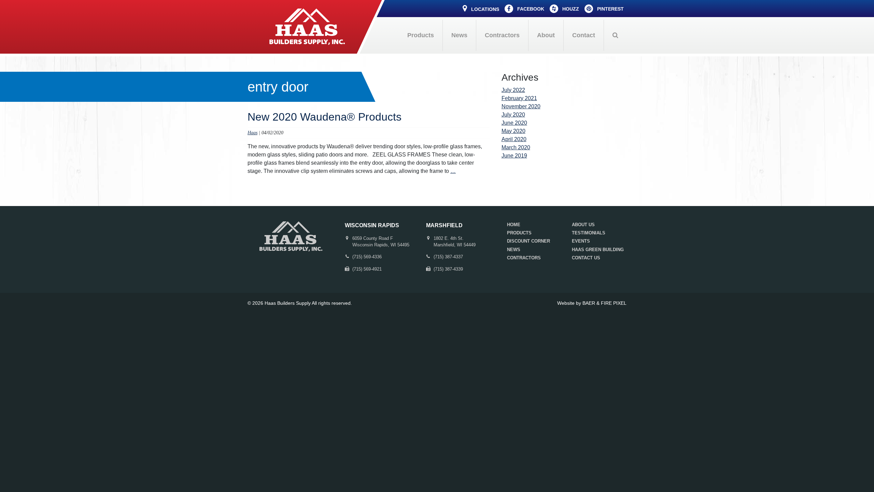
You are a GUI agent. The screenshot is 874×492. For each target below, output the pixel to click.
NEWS (513, 249)
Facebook (530, 9)
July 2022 (513, 90)
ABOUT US (583, 224)
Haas (252, 132)
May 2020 (513, 131)
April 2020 (514, 139)
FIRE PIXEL (613, 303)
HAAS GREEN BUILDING (598, 249)
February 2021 (519, 98)
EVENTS (581, 241)
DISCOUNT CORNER (528, 241)
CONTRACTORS (524, 257)
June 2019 (514, 156)
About (546, 35)
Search (615, 35)
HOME (513, 224)
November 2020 (521, 106)
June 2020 (514, 123)
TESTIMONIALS (588, 232)
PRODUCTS (519, 232)
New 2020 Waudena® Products (324, 117)
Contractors (502, 35)
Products (420, 35)
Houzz (570, 9)
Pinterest (610, 9)
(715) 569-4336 (367, 256)
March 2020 (516, 147)
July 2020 (513, 115)
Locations (484, 9)
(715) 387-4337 (448, 256)
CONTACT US (586, 257)
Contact (583, 35)
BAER (588, 303)
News (459, 35)
